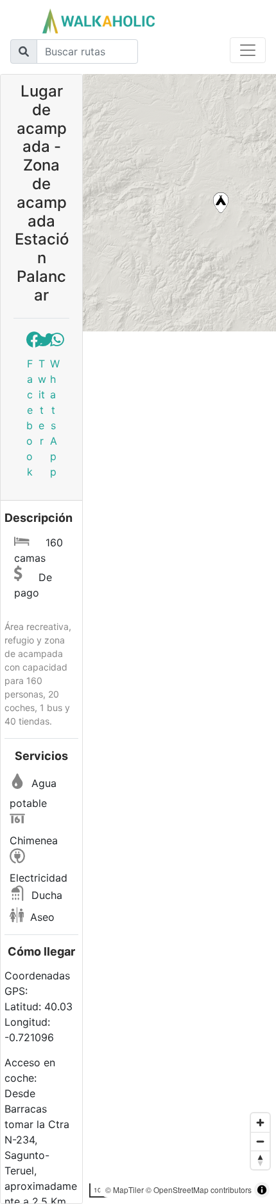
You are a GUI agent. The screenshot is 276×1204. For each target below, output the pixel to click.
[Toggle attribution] (262, 1190)
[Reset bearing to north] (260, 1160)
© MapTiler (124, 1189)
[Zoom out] (260, 1141)
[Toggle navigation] (248, 50)
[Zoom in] (260, 1122)
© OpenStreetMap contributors (199, 1189)
